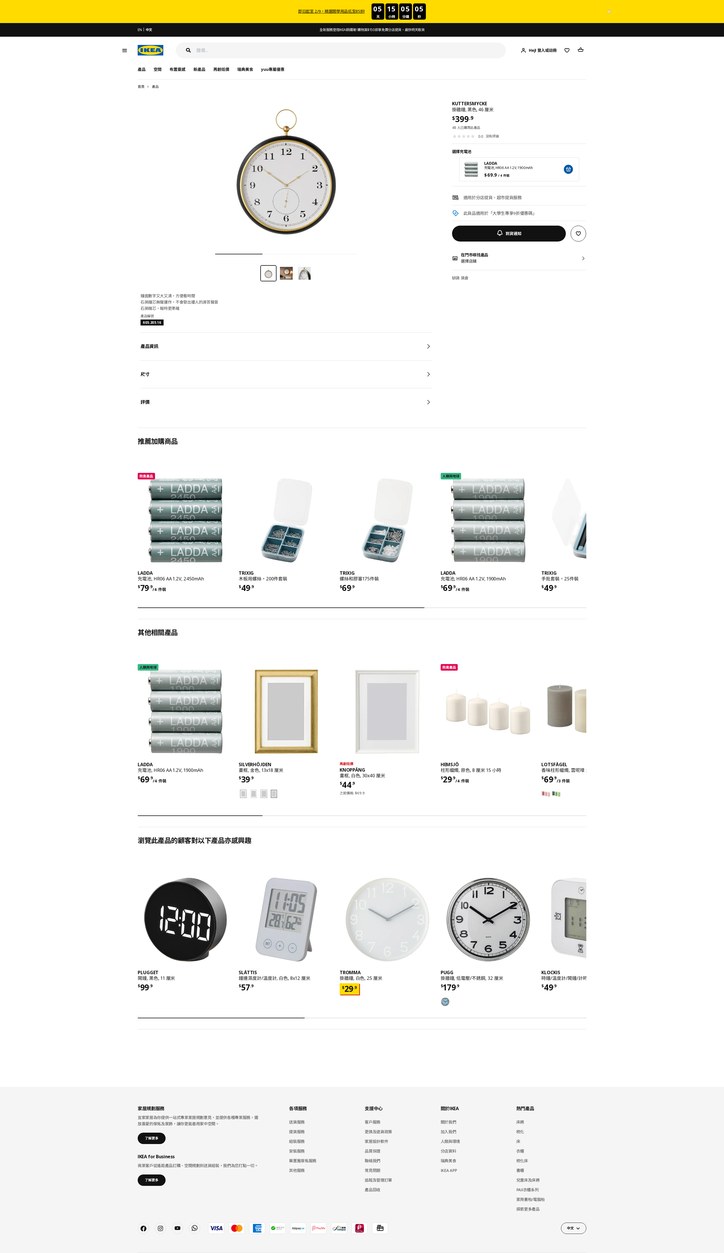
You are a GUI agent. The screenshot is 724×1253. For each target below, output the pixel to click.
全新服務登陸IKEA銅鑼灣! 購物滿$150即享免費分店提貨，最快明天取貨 (371, 29)
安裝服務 (297, 1151)
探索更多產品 (528, 1209)
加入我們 (448, 1131)
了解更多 (151, 1138)
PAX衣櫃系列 (527, 1189)
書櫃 (520, 1170)
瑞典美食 (245, 69)
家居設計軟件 (376, 1141)
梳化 (520, 1131)
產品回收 (372, 1189)
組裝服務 (297, 1141)
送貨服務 (297, 1122)
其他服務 (297, 1170)
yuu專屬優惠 (272, 69)
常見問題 (372, 1170)
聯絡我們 (372, 1160)
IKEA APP (449, 1170)
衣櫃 (520, 1151)
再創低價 (221, 69)
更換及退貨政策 (378, 1131)
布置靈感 (177, 69)
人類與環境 (450, 1141)
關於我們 (448, 1122)
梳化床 (522, 1160)
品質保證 (372, 1151)
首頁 (141, 86)
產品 (155, 86)
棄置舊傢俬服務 (302, 1160)
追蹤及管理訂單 (378, 1180)
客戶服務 (372, 1122)
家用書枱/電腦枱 (530, 1199)
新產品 (199, 69)
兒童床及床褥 (528, 1180)
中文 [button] (570, 1228)
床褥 (520, 1122)
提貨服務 (297, 1131)
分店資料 (448, 1151)
